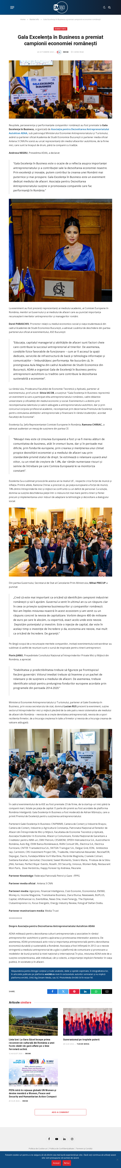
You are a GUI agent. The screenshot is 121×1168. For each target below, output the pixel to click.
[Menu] (12, 7)
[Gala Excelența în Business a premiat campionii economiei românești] (60, 89)
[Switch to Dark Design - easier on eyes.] (104, 7)
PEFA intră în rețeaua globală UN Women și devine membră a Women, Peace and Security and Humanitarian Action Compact (33, 1093)
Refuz (67, 1163)
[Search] (109, 7)
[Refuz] (117, 1159)
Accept (56, 1163)
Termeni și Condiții (84, 1148)
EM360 (65, 52)
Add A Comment (60, 1112)
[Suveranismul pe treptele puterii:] (87, 1022)
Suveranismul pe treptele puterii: (81, 1039)
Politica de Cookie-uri (38, 1148)
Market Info (60, 29)
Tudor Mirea (83, 1044)
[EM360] (60, 7)
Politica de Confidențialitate (61, 1148)
